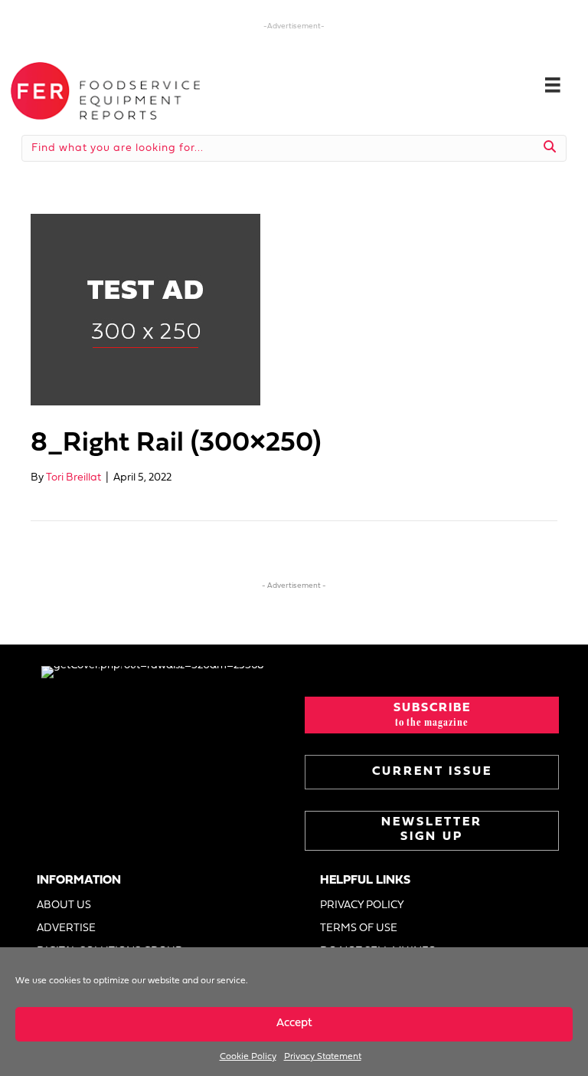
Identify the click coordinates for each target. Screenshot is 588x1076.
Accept (294, 1023)
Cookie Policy (248, 1056)
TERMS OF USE (358, 928)
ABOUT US (64, 905)
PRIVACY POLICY (362, 905)
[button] (432, 715)
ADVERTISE (66, 928)
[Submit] (550, 148)
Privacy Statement (322, 1056)
